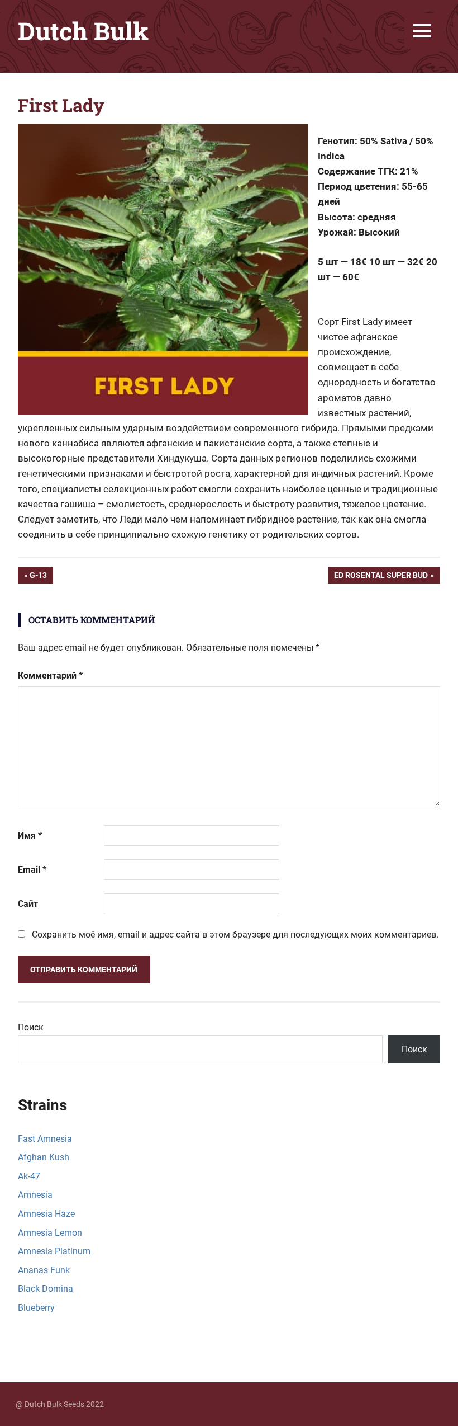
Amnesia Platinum (54, 1251)
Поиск (31, 1027)
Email (32, 869)
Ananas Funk (44, 1270)
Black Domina (45, 1288)
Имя (30, 835)
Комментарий (50, 675)
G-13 (41, 577)
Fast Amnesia (45, 1138)
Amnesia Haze (46, 1213)
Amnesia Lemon (50, 1232)
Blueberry (36, 1307)
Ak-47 (29, 1176)
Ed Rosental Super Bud (380, 577)
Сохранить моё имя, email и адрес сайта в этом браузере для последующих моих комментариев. (235, 934)
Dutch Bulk (83, 31)
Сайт (28, 903)
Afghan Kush (43, 1157)
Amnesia (35, 1194)
